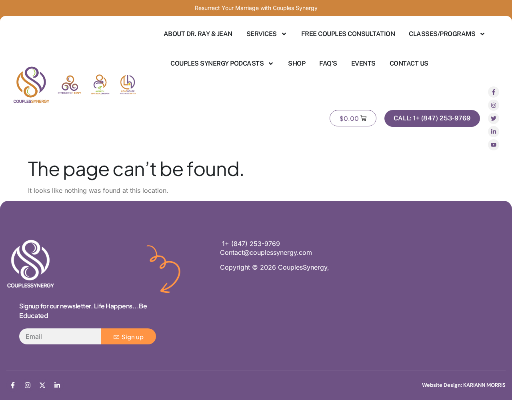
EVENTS (363, 63)
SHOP (296, 63)
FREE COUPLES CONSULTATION (348, 34)
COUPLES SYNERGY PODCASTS (217, 63)
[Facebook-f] (493, 92)
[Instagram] (493, 105)
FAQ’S (328, 63)
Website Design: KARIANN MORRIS (464, 385)
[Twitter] (493, 118)
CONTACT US (409, 63)
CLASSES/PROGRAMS (442, 34)
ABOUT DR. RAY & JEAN (198, 34)
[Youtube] (493, 144)
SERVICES (261, 34)
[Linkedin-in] (493, 131)
